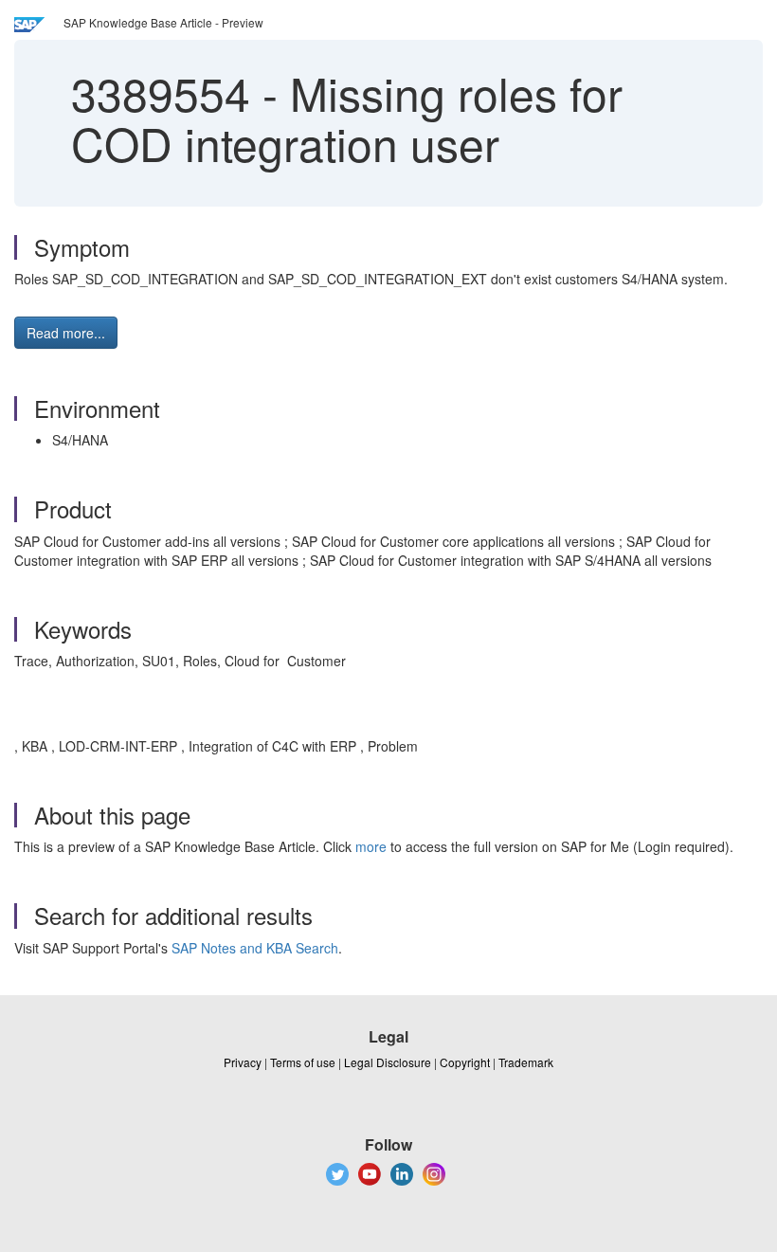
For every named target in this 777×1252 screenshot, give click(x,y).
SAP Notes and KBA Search (255, 947)
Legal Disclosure (387, 1062)
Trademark (525, 1062)
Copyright (465, 1062)
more (371, 846)
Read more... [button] (66, 332)
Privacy (243, 1062)
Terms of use (302, 1062)
